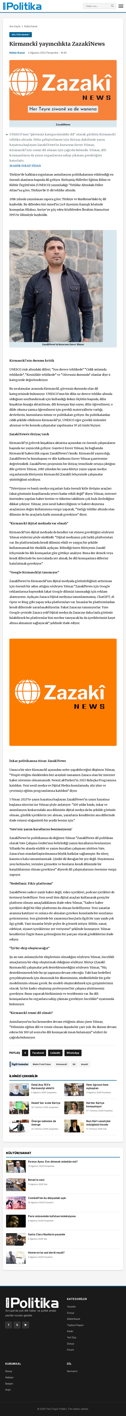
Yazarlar (71, 1306)
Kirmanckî (61, 1064)
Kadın (70, 1331)
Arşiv (8, 1389)
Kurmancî (72, 1371)
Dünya (70, 1343)
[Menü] (120, 6)
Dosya (70, 1312)
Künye (8, 1371)
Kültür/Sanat (30, 26)
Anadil (84, 1064)
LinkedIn (55, 1052)
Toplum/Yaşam (75, 1325)
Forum (70, 1349)
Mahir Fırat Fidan (42, 1064)
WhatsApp (73, 1052)
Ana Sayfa (14, 26)
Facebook (38, 1052)
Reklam (9, 1377)
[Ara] (112, 6)
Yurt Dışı (71, 1337)
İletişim (9, 1383)
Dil (74, 1064)
